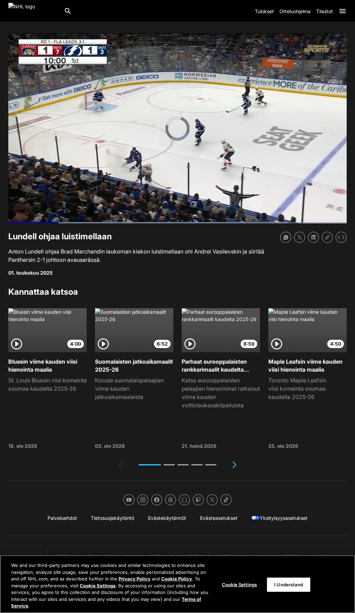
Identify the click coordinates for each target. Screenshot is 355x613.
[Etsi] (68, 11)
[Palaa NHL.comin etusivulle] (33, 11)
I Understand (288, 584)
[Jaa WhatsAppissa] (285, 237)
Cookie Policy (176, 578)
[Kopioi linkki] (327, 237)
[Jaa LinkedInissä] (313, 237)
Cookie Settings (97, 585)
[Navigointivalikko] (342, 11)
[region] (177, 584)
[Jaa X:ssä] (299, 237)
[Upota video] (341, 237)
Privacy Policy (134, 578)
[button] (150, 464)
